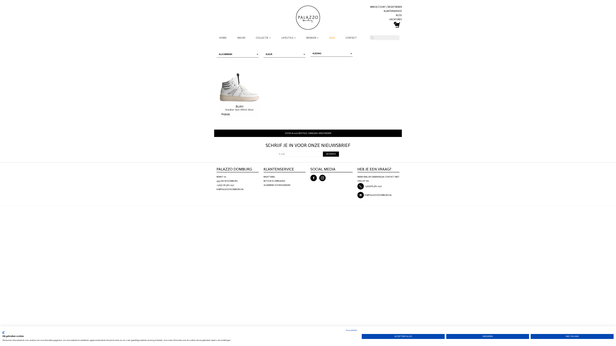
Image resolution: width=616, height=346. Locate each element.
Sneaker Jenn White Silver (239, 108)
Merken (311, 37)
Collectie (262, 37)
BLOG (399, 15)
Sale (332, 37)
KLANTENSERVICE (393, 11)
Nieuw (241, 37)
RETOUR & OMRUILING (274, 181)
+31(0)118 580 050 (373, 186)
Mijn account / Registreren (386, 7)
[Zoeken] (372, 37)
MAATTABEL (269, 176)
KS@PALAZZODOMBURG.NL (230, 189)
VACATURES (395, 19)
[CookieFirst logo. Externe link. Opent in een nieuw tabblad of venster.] (3, 332)
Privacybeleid (351, 330)
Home (223, 37)
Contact (351, 37)
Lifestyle (287, 37)
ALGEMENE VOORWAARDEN (277, 185)
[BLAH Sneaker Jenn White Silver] (239, 81)
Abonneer (331, 154)
